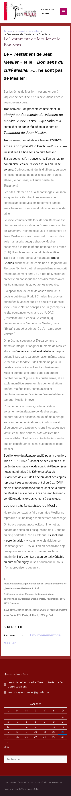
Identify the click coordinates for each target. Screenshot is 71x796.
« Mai (6, 747)
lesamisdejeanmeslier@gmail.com (28, 692)
